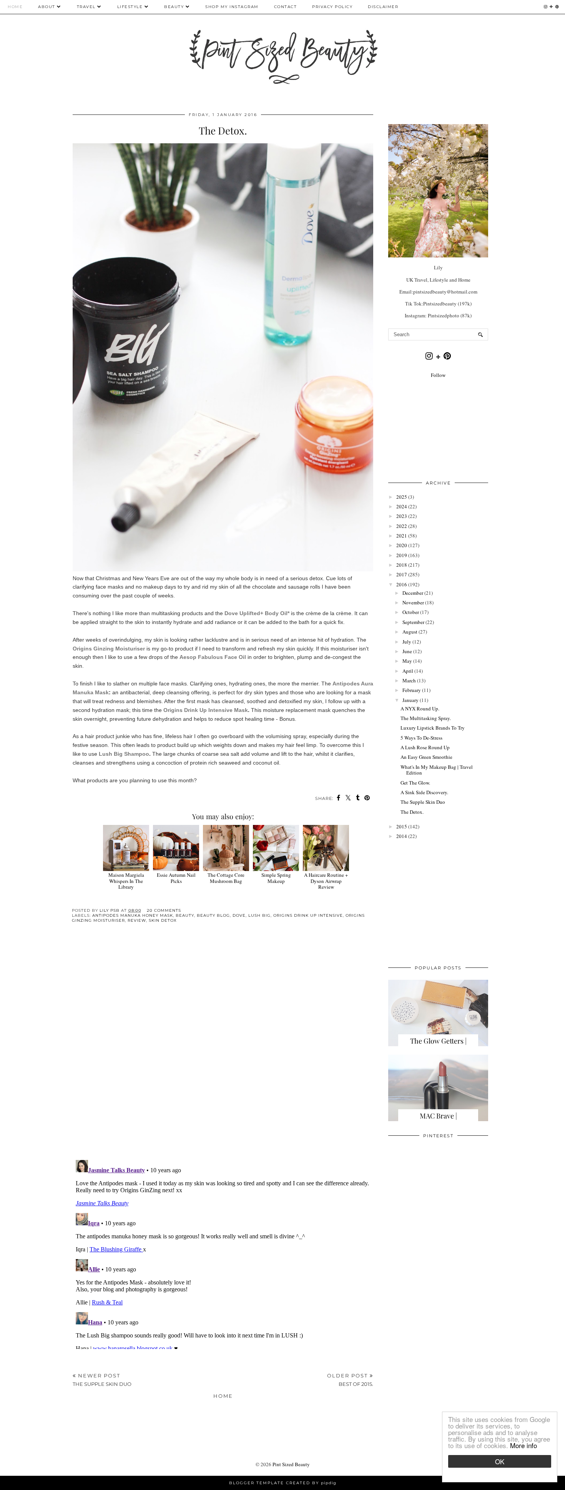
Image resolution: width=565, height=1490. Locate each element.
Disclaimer (383, 6)
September (413, 622)
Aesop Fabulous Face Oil (212, 657)
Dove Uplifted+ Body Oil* (256, 613)
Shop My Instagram (232, 6)
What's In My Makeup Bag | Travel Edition (436, 770)
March (409, 680)
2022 (401, 526)
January (410, 700)
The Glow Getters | (438, 1040)
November (413, 602)
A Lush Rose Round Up (425, 747)
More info (523, 1445)
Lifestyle (130, 6)
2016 (401, 584)
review (137, 920)
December (412, 592)
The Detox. (412, 811)
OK (499, 1461)
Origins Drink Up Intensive (308, 915)
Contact (285, 6)
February (411, 690)
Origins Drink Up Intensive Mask (205, 710)
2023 (401, 516)
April (407, 670)
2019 (401, 555)
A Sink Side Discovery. (424, 792)
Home (15, 6)
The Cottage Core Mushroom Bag (226, 877)
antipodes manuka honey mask (132, 915)
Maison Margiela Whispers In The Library (126, 880)
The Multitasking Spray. (425, 718)
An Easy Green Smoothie (426, 756)
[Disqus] (223, 1047)
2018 (401, 564)
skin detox (163, 920)
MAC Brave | (438, 1115)
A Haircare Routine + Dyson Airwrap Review (326, 880)
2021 (401, 535)
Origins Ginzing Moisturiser (109, 648)
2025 (401, 496)
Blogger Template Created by (282, 1482)
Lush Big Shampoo (124, 754)
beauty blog (213, 915)
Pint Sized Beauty (291, 1464)
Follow (438, 375)
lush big (259, 915)
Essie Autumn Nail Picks (176, 877)
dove (239, 915)
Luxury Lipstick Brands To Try (432, 727)
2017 (401, 574)
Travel (86, 6)
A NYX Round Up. (419, 708)
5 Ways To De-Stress (421, 737)
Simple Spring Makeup (276, 877)
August (409, 631)
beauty (185, 915)
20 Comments (164, 910)
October (410, 612)
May (407, 660)
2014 (401, 836)
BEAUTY (175, 6)
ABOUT (46, 6)
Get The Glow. (415, 782)
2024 (401, 506)
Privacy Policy (332, 6)
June (407, 651)
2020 (401, 545)
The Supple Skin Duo (422, 801)
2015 (401, 826)
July (406, 641)
